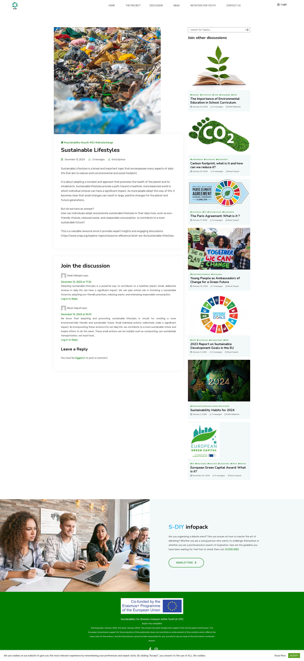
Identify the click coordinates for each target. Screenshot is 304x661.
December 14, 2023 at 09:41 (76, 314)
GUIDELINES (232, 549)
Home (112, 5)
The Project (133, 5)
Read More (280, 655)
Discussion (156, 5)
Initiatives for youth (203, 5)
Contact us (233, 5)
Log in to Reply (69, 298)
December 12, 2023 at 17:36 (76, 281)
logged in (80, 357)
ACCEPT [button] (294, 655)
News (177, 5)
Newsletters (185, 562)
